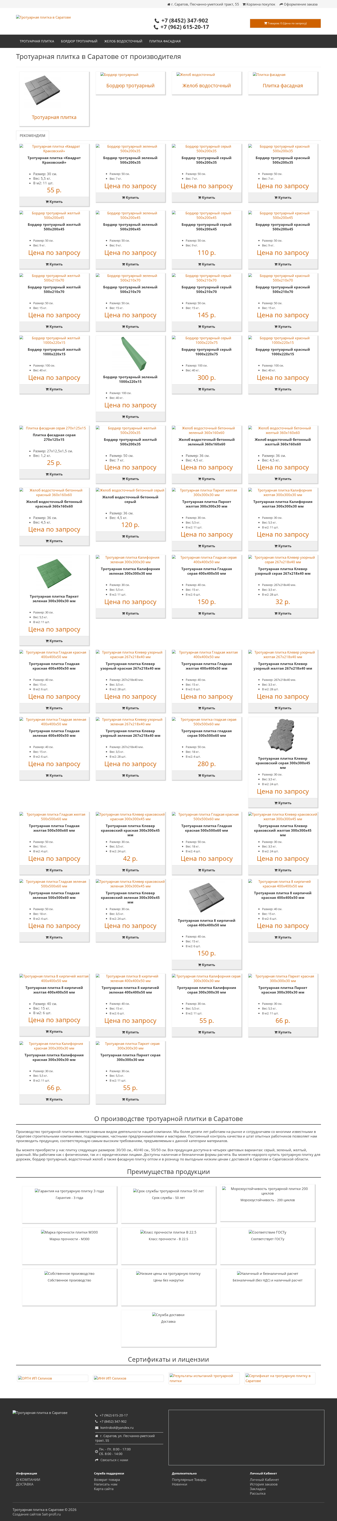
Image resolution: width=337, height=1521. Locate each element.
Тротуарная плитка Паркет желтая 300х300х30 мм (206, 503)
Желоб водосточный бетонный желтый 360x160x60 (283, 441)
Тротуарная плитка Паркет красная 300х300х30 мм (282, 989)
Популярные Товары (189, 1479)
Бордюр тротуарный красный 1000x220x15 (283, 351)
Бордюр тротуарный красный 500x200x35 (283, 160)
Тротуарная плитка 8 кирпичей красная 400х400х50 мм (283, 895)
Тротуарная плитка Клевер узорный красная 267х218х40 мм (130, 666)
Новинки (179, 1484)
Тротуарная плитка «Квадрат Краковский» (54, 160)
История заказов (264, 1484)
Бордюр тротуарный (79, 41)
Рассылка (257, 1493)
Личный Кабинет (264, 1479)
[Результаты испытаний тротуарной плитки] (204, 1378)
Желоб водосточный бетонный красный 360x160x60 (54, 503)
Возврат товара (107, 1479)
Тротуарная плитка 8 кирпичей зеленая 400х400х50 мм (130, 989)
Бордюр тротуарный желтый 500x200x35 (130, 441)
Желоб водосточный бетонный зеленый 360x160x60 (207, 441)
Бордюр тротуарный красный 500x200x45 (283, 226)
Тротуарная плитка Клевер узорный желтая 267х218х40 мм (283, 666)
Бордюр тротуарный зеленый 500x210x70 (130, 289)
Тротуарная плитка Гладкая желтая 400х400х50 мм (206, 666)
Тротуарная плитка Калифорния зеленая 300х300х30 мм (130, 571)
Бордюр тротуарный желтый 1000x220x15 (54, 351)
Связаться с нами (114, 1460)
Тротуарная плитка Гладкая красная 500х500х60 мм (206, 828)
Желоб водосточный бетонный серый (130, 499)
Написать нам (105, 1484)
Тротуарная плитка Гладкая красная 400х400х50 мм (54, 666)
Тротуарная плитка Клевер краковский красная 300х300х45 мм (130, 830)
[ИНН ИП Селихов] (128, 1378)
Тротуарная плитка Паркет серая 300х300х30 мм (130, 1057)
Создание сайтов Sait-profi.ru (37, 1514)
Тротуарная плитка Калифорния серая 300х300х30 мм (206, 989)
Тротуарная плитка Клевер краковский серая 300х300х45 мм (283, 763)
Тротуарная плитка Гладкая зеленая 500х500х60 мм (54, 895)
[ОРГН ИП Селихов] (52, 1378)
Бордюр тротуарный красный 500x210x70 (283, 289)
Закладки (258, 1488)
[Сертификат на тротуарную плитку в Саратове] (280, 1378)
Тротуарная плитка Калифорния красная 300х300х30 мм (54, 1057)
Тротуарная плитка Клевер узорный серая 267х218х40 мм (283, 571)
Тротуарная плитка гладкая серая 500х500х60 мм (206, 733)
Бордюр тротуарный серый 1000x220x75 (207, 351)
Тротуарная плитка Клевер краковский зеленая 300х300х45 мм (130, 897)
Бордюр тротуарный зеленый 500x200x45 (130, 226)
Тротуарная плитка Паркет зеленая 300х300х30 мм (54, 598)
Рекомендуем (32, 135)
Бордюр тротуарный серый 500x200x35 (207, 160)
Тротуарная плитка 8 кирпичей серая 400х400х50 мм (206, 922)
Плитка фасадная (165, 41)
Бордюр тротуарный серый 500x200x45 (207, 226)
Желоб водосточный (123, 41)
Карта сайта (103, 1488)
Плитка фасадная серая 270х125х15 (54, 437)
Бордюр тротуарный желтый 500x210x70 (54, 289)
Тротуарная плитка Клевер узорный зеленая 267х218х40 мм (130, 733)
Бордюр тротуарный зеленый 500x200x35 (130, 160)
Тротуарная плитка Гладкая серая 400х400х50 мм (206, 571)
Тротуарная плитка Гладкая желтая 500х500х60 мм (54, 828)
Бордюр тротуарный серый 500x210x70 (207, 289)
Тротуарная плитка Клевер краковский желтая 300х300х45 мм (283, 830)
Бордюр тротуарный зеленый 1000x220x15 (130, 379)
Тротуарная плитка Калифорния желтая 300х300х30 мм (282, 503)
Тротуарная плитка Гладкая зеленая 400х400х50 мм (54, 733)
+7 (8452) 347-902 (184, 20)
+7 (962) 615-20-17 (184, 26)
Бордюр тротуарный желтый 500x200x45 (54, 226)
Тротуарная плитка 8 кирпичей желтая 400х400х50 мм (54, 989)
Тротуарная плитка (37, 41)
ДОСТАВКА (24, 1484)
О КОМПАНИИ (28, 1479)
